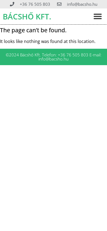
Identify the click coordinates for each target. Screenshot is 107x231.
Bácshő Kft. (27, 16)
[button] (97, 16)
